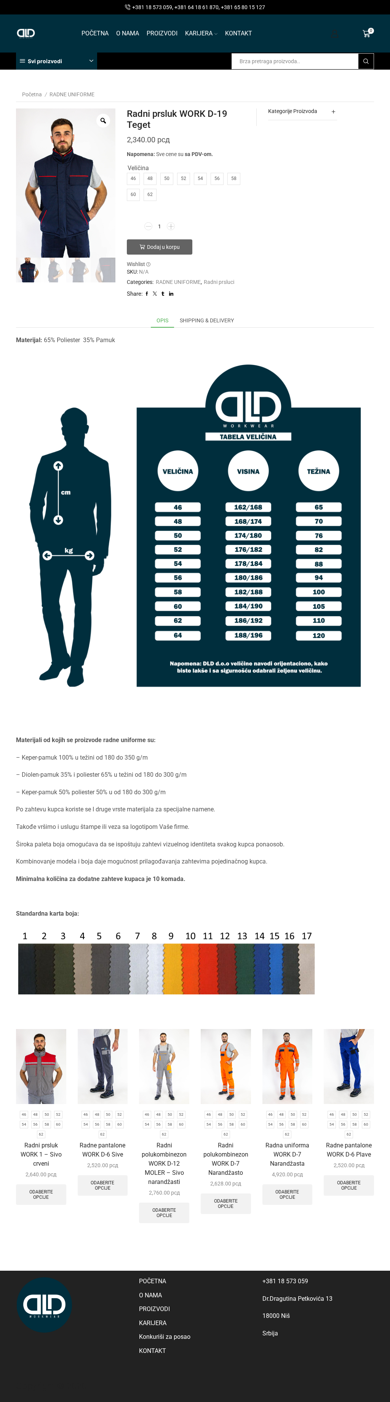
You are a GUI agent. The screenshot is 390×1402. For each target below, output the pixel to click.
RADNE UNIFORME (72, 94)
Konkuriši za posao (164, 1336)
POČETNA (95, 33)
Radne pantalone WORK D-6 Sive (102, 1150)
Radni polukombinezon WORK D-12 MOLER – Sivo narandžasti (164, 1163)
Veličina (138, 168)
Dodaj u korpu (163, 247)
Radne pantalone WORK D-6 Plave (349, 1150)
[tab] (162, 320)
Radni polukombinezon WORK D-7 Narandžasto (225, 1159)
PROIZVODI (162, 33)
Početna (32, 94)
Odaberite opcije (41, 1194)
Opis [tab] (162, 320)
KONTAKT (238, 33)
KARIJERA (199, 33)
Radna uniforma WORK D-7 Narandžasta (287, 1154)
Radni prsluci (219, 282)
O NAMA (127, 33)
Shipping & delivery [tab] (207, 320)
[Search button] (366, 61)
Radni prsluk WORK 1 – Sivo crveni (41, 1154)
